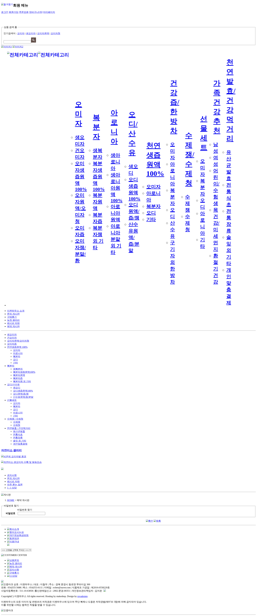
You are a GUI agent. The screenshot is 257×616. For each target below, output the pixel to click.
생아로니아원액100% (117, 187)
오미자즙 (12, 344)
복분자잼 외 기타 (22, 381)
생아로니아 (115, 161)
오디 (151, 212)
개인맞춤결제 (20, 444)
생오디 (16, 387)
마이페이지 (49, 12)
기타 (151, 219)
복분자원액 (97, 201)
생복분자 (18, 369)
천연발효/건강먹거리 (230, 100)
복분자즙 (18, 378)
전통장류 (18, 437)
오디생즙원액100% (23, 390)
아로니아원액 (115, 213)
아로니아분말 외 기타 (116, 239)
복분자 (96, 126)
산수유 (172, 229)
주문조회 (24, 12)
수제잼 (187, 203)
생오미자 (31, 33)
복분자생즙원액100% (99, 176)
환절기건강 (215, 269)
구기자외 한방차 (172, 262)
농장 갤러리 (13, 320)
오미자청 (55, 33)
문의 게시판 (13, 314)
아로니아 (18, 353)
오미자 (20, 33)
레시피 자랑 (13, 323)
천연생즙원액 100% (17, 347)
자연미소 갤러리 (11, 450)
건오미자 (12, 337)
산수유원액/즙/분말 (133, 237)
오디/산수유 (133, 133)
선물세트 (12, 400)
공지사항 (12, 475)
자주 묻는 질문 (15, 484)
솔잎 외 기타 (228, 250)
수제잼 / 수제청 (15, 419)
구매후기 (12, 317)
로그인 (4, 12)
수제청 (187, 223)
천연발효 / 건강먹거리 (18, 428)
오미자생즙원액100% (81, 176)
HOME (10, 500)
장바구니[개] (36, 12)
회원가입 (13, 12)
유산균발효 (228, 165)
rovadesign (82, 596)
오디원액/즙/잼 (133, 211)
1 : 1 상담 (12, 487)
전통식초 (18, 434)
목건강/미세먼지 (216, 229)
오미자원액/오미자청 (80, 208)
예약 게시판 (13, 326)
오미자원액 (43, 33)
